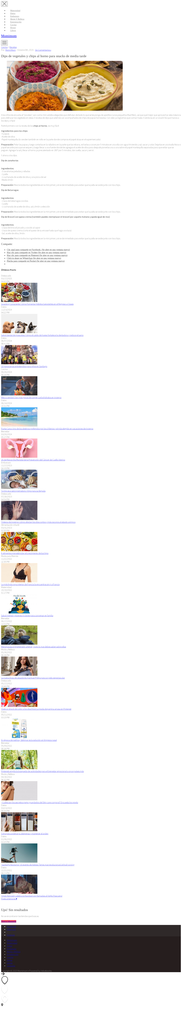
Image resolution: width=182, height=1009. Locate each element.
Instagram (11, 929)
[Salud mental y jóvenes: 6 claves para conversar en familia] (19, 612)
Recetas (13, 47)
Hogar (13, 27)
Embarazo (14, 16)
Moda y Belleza (17, 19)
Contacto (11, 965)
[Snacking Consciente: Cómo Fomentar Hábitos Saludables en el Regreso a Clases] (19, 301)
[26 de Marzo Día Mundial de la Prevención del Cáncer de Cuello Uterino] (19, 456)
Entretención (15, 22)
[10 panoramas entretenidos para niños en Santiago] (19, 363)
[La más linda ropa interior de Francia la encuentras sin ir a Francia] (19, 581)
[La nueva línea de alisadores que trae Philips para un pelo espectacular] (19, 674)
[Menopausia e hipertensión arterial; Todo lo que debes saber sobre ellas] (19, 643)
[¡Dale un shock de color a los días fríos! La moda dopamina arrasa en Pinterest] (19, 706)
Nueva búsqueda (8, 921)
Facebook (11, 926)
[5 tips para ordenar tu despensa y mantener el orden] (19, 830)
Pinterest (11, 934)
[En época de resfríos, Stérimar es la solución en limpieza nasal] (19, 737)
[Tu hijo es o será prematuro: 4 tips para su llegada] (19, 488)
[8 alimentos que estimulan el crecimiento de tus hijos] (19, 550)
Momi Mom (10, 50)
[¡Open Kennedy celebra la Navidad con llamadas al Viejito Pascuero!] (19, 893)
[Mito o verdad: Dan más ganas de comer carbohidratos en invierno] (19, 394)
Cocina (13, 25)
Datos (12, 13)
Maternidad (15, 10)
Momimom (9, 36)
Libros (13, 30)
